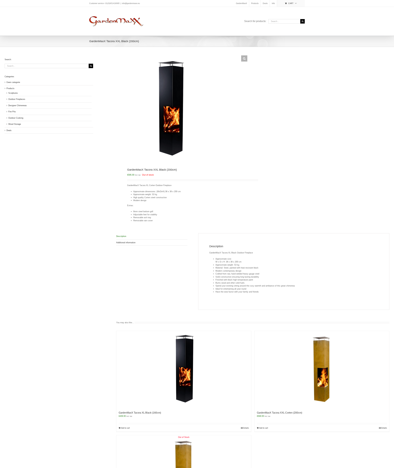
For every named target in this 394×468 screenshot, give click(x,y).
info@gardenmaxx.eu (131, 3)
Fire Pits (12, 111)
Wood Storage (14, 124)
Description (121, 236)
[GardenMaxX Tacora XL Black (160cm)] (183, 369)
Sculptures (13, 93)
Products (10, 88)
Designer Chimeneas (17, 105)
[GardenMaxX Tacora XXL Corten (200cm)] (322, 369)
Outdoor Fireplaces (16, 99)
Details (246, 428)
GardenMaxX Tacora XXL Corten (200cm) (279, 412)
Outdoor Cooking (15, 118)
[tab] (151, 236)
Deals (9, 130)
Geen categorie (13, 82)
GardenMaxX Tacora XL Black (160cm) (140, 412)
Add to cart (125, 428)
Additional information (125, 242)
